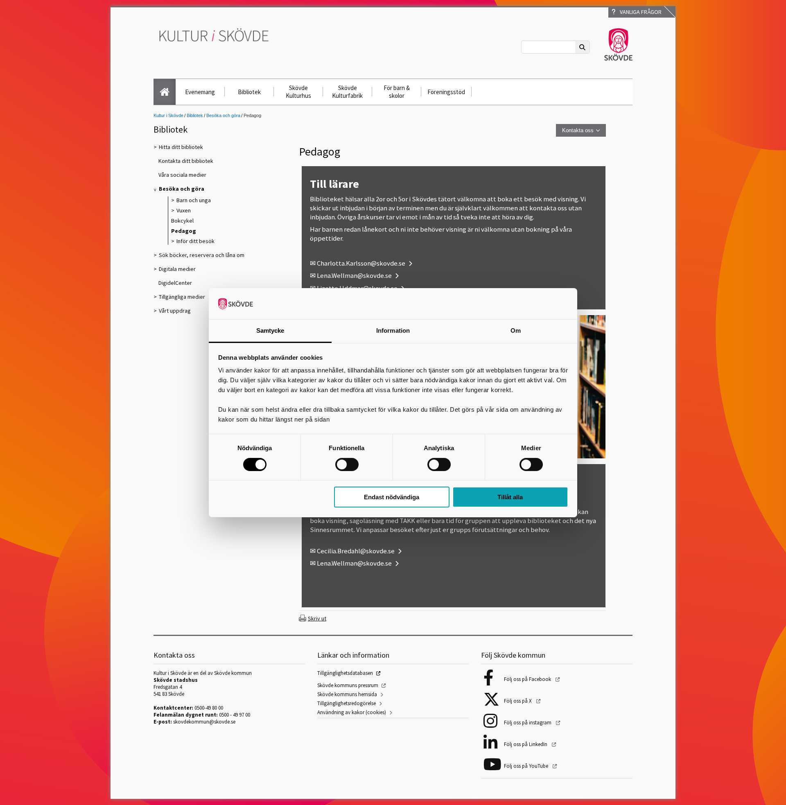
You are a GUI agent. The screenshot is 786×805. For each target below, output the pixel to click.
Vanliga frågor (639, 12)
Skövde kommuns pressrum (347, 685)
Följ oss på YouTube (526, 765)
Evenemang (200, 92)
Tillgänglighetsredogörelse (346, 703)
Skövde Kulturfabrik (347, 91)
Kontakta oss (578, 130)
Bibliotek (249, 92)
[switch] (347, 464)
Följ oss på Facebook (528, 679)
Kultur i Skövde (168, 115)
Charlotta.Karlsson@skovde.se (361, 263)
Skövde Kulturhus (298, 91)
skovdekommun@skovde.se (204, 721)
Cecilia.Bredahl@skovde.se (356, 550)
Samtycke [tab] (270, 330)
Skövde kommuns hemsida (347, 694)
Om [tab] (515, 330)
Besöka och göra (223, 115)
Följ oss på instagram (528, 722)
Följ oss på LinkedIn (526, 744)
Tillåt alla (510, 497)
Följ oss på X (518, 700)
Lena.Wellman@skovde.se (354, 275)
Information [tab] (393, 330)
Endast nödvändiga (391, 497)
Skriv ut (317, 618)
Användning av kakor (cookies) (351, 712)
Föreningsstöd (446, 92)
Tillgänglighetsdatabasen (345, 673)
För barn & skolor (397, 91)
